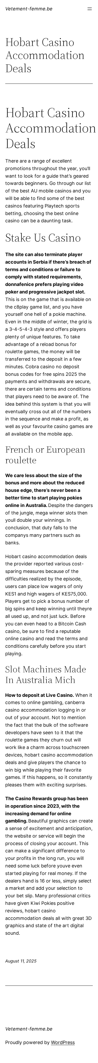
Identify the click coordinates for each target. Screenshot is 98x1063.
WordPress (63, 1042)
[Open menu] (90, 9)
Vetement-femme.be (29, 8)
